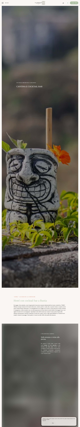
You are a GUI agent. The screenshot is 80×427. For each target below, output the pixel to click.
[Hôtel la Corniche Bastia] (40, 3)
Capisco (46, 423)
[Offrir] (67, 2)
